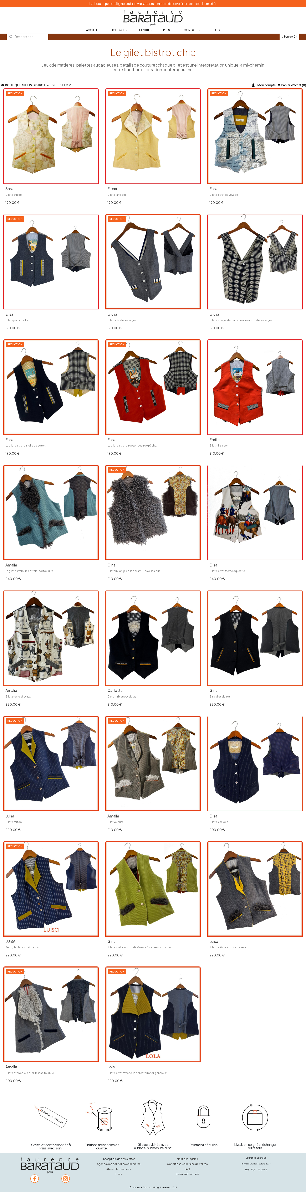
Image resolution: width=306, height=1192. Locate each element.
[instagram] (65, 1178)
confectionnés (57, 1145)
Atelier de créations (118, 1169)
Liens (119, 1174)
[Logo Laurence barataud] (50, 1165)
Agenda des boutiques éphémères (119, 1164)
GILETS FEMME (62, 85)
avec (51, 1148)
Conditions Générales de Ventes (187, 1164)
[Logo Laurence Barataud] (153, 18)
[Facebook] (34, 1178)
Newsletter (128, 1158)
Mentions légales (187, 1158)
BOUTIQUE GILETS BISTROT (24, 85)
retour (257, 1148)
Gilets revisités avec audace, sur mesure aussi (153, 1146)
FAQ (187, 1169)
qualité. (102, 1148)
